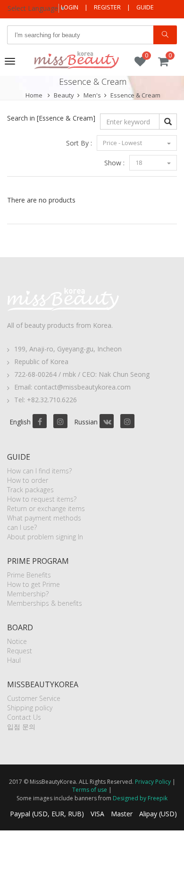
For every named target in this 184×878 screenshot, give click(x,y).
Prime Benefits (29, 574)
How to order (27, 480)
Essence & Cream (135, 95)
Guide (145, 7)
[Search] (165, 34)
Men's (92, 95)
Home (33, 95)
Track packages (30, 489)
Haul (14, 660)
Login (69, 7)
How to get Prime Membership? (33, 589)
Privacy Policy (153, 782)
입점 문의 (21, 726)
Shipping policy (29, 707)
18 (139, 162)
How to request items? (41, 499)
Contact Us (24, 717)
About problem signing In (45, 536)
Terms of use (89, 790)
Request (19, 650)
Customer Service (33, 698)
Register (107, 7)
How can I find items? (39, 470)
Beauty (64, 95)
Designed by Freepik (140, 798)
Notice (17, 641)
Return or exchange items (46, 508)
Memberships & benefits (44, 603)
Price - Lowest (123, 142)
